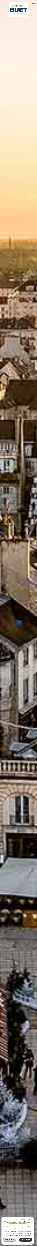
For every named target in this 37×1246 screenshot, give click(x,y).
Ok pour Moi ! (25, 1240)
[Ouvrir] (18, 623)
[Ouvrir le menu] (34, 4)
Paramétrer (9, 1240)
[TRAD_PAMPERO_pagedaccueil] (18, 15)
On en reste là (25, 1219)
